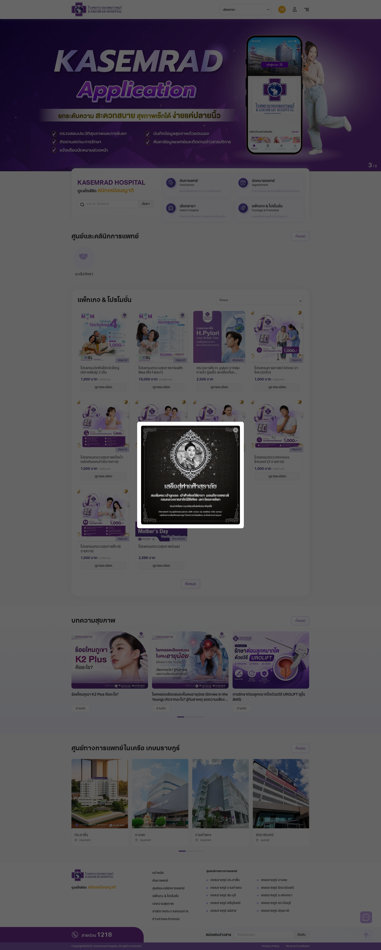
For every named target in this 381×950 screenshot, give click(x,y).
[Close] (235, 430)
